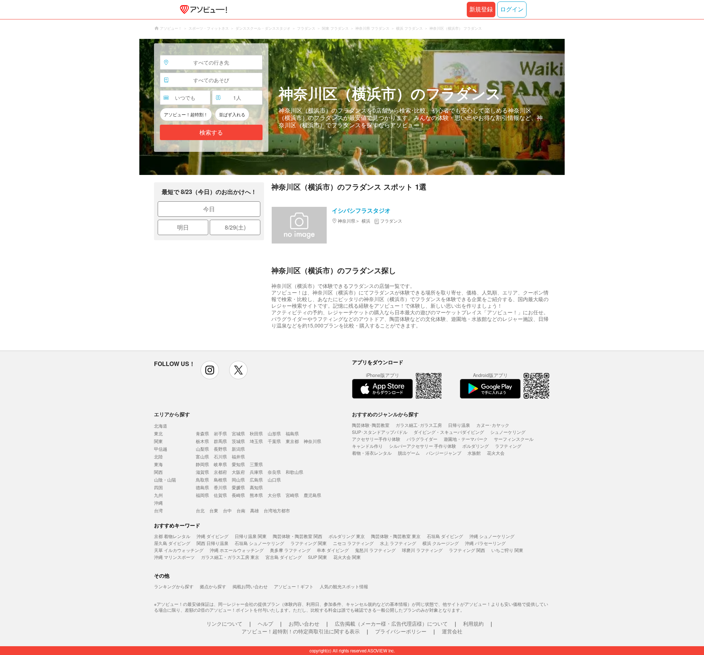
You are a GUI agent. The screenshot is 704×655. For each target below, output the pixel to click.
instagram (210, 370)
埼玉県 (256, 441)
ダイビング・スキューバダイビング (449, 432)
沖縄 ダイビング (212, 536)
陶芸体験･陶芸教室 (370, 425)
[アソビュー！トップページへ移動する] (202, 9)
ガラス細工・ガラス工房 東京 (230, 557)
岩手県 (220, 433)
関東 (158, 441)
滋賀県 (202, 472)
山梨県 (202, 449)
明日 (183, 227)
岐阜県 (220, 464)
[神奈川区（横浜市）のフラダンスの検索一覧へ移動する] (352, 107)
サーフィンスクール (514, 439)
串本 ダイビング (333, 550)
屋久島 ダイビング (172, 543)
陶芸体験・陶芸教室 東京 (396, 536)
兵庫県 (256, 472)
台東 (213, 510)
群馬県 (220, 441)
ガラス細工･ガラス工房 (419, 425)
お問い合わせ (304, 623)
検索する (211, 132)
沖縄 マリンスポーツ (174, 557)
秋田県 (256, 433)
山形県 (274, 433)
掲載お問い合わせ (250, 586)
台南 (240, 510)
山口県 (274, 479)
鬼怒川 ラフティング (375, 550)
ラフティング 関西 (467, 550)
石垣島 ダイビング (445, 536)
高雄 (254, 510)
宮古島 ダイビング (283, 557)
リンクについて (224, 623)
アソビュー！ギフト (294, 586)
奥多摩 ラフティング (290, 550)
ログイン (512, 9)
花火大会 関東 (347, 557)
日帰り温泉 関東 (251, 536)
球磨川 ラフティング (422, 550)
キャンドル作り (367, 446)
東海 (158, 464)
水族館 (474, 453)
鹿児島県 (312, 495)
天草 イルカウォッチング (178, 550)
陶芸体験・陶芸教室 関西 (297, 536)
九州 (158, 495)
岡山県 (238, 479)
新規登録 (481, 9)
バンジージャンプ (443, 453)
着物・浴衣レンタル (372, 453)
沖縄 (158, 503)
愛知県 (238, 464)
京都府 (220, 472)
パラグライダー (422, 439)
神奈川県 (312, 441)
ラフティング (508, 446)
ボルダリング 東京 (347, 536)
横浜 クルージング (440, 543)
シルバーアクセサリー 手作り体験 (422, 446)
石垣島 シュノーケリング (259, 543)
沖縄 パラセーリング (485, 543)
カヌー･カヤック (492, 425)
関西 (158, 472)
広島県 (256, 479)
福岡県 (202, 495)
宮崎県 (292, 495)
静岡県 (202, 464)
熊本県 (256, 495)
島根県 (220, 479)
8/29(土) (235, 227)
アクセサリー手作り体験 (376, 439)
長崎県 (238, 495)
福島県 (292, 433)
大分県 (274, 495)
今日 (209, 209)
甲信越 (160, 449)
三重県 (256, 464)
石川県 (220, 456)
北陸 (158, 456)
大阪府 (238, 472)
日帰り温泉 (459, 425)
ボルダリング (475, 446)
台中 (227, 510)
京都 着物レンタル (172, 536)
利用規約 (473, 623)
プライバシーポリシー (400, 631)
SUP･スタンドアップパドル (379, 432)
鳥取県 (202, 479)
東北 (158, 433)
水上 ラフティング (398, 543)
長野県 (220, 449)
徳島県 (202, 487)
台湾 (158, 510)
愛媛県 (238, 487)
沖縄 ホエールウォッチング (237, 550)
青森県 (202, 433)
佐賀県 (220, 495)
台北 (200, 510)
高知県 (256, 487)
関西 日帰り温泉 (212, 543)
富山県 (202, 456)
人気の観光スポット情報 (344, 586)
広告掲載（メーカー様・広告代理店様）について (391, 623)
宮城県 (238, 433)
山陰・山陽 (165, 479)
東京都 (292, 441)
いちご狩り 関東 (507, 550)
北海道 (160, 425)
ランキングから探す (174, 586)
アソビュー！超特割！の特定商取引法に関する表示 (301, 631)
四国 (158, 487)
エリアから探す (172, 414)
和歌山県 (294, 472)
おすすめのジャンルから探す (385, 414)
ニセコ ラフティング (353, 543)
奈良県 (274, 472)
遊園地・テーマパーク (466, 439)
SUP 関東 (317, 557)
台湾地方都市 (277, 510)
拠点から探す (213, 586)
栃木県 (202, 441)
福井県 (238, 456)
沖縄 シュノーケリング (491, 536)
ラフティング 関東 (308, 543)
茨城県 (238, 441)
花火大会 (496, 453)
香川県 (220, 487)
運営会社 (452, 631)
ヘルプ (265, 623)
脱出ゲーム (409, 453)
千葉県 (274, 441)
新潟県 (238, 449)
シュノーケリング (507, 432)
